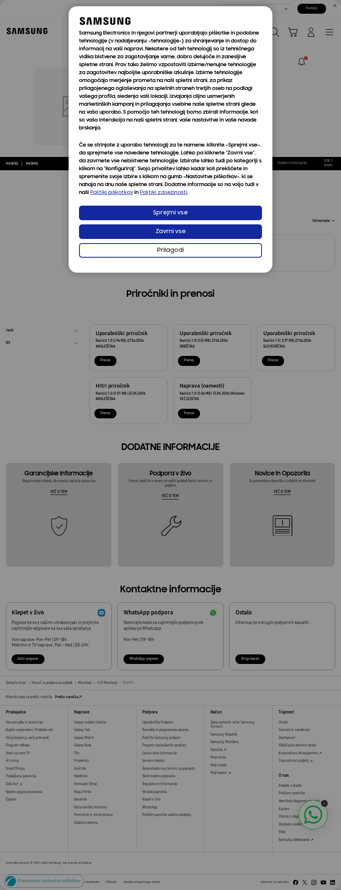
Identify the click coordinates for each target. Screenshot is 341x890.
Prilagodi (170, 250)
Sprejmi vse (170, 213)
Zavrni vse (171, 232)
